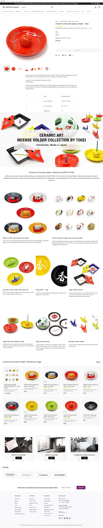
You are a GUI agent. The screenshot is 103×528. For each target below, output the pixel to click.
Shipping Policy (33, 509)
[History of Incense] (51, 445)
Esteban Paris (21, 1)
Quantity (58, 40)
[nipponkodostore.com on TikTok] (69, 518)
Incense (26, 11)
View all (98, 362)
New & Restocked (8, 11)
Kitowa (16, 1)
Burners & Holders (38, 11)
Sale (83, 11)
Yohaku (12, 1)
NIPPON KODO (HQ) (19, 514)
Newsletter (46, 507)
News (16, 503)
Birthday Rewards (48, 505)
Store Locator (18, 509)
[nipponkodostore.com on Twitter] (64, 518)
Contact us (31, 498)
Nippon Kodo (3, 1)
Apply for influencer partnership (49, 510)
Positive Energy (52, 11)
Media (16, 501)
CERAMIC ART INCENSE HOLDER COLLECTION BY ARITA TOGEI (71, 28)
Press (16, 505)
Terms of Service (48, 513)
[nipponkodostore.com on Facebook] (62, 518)
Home (56, 21)
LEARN (18, 458)
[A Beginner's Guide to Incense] (84, 445)
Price (56, 32)
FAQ (30, 505)
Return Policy (32, 507)
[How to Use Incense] (18, 445)
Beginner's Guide (33, 503)
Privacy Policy (32, 511)
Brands (18, 11)
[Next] (50, 68)
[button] (58, 26)
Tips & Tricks (32, 501)
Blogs (89, 11)
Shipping (57, 38)
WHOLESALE (18, 511)
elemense (8, 1)
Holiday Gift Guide (73, 11)
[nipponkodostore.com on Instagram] (59, 518)
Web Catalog (18, 507)
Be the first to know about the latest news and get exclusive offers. (38, 487)
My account (47, 515)
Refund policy (47, 501)
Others (62, 11)
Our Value (17, 498)
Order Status (47, 498)
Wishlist (46, 503)
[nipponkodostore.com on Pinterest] (67, 518)
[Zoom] (27, 41)
